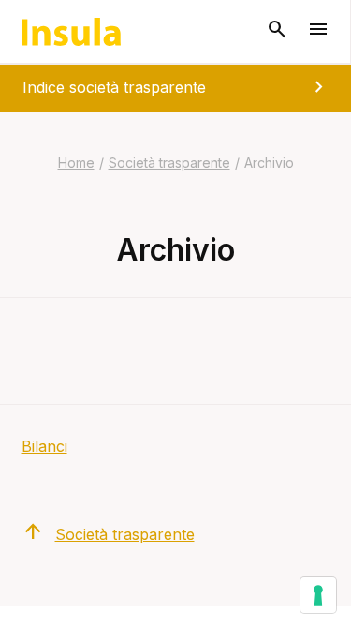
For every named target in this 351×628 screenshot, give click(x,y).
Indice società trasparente (176, 87)
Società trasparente (169, 163)
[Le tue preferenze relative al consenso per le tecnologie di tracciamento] (318, 595)
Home (76, 163)
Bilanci (44, 446)
